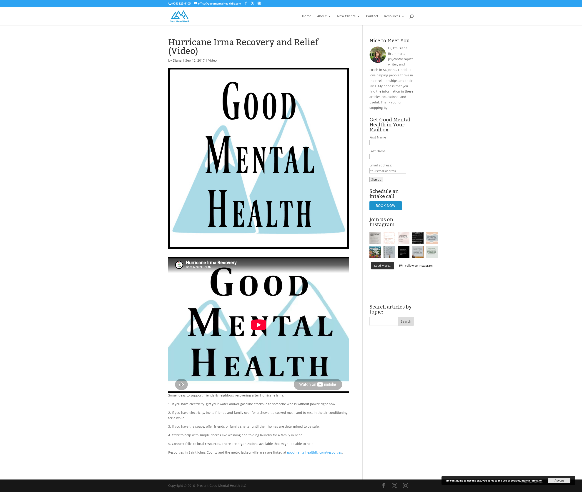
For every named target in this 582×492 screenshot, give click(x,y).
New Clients (346, 16)
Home (306, 16)
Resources (392, 16)
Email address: (380, 165)
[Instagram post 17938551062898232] (389, 238)
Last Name (377, 151)
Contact (372, 16)
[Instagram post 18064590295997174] (389, 252)
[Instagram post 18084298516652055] (375, 252)
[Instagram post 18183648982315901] (418, 252)
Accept (559, 480)
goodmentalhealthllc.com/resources (314, 452)
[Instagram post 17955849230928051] (432, 238)
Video (212, 60)
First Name (377, 137)
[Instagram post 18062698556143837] (375, 238)
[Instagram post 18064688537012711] (403, 238)
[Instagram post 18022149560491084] (403, 252)
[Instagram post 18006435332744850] (432, 252)
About (322, 16)
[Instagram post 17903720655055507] (418, 238)
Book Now (385, 205)
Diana (177, 60)
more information (532, 480)
